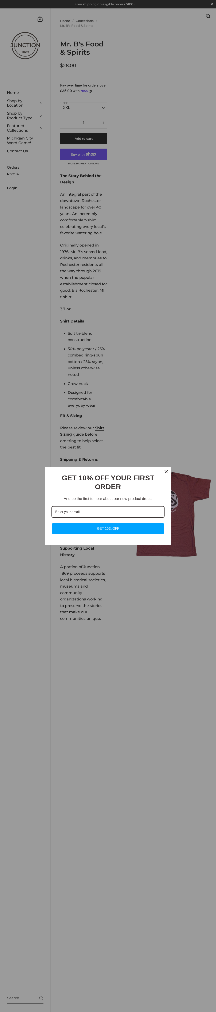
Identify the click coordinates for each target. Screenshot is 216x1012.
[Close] (166, 472)
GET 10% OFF (108, 528)
